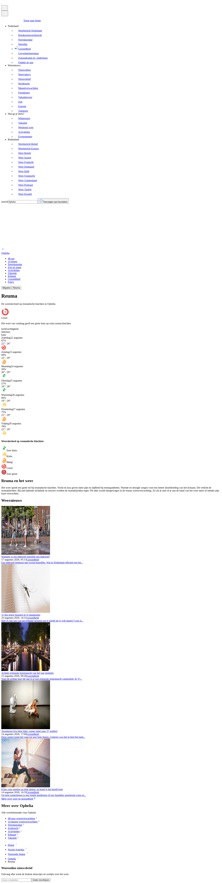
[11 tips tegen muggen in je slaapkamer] (25, 612)
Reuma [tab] (16, 288)
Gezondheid (32, 559)
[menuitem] (114, 44)
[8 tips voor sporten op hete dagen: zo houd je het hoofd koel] (25, 786)
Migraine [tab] (7, 288)
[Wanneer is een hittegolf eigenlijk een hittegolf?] (25, 553)
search (4, 201)
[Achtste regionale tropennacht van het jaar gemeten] (25, 670)
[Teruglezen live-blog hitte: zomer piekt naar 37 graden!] (25, 728)
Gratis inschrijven (41, 880)
